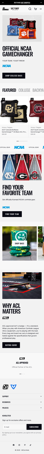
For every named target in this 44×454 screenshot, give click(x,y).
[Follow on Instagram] (19, 445)
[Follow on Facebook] (14, 445)
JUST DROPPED (25, 2)
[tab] (9, 90)
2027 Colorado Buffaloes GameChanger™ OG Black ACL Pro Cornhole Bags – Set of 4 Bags (13, 131)
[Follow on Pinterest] (25, 445)
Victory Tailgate (7, 127)
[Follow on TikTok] (30, 445)
